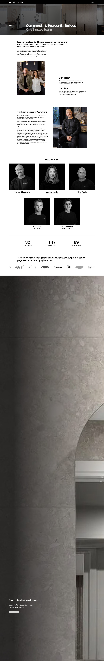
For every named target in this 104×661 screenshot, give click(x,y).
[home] (16, 2)
